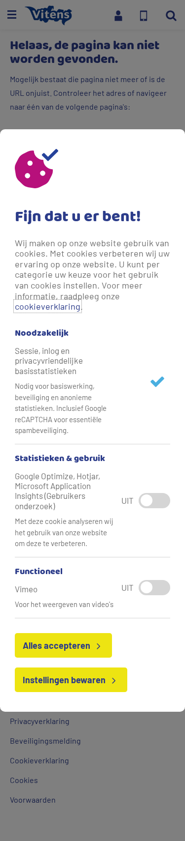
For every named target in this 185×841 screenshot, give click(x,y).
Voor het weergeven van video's (64, 604)
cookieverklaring (47, 306)
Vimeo (26, 589)
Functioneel (39, 572)
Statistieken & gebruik (60, 459)
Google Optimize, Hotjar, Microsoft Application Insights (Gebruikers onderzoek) (57, 491)
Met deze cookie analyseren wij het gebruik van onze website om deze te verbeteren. (64, 532)
